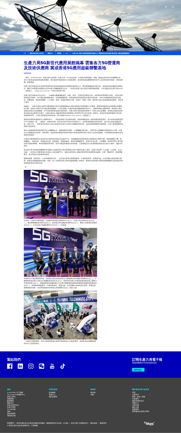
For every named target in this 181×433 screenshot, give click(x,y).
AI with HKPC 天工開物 (15, 392)
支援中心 (52, 394)
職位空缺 (135, 407)
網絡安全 (10, 403)
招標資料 (135, 409)
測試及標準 (11, 413)
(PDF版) (65, 423)
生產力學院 (11, 407)
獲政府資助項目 (138, 401)
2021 (66, 53)
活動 (92, 394)
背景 (134, 392)
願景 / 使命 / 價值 (138, 397)
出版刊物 (135, 405)
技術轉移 (52, 392)
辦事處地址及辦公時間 (140, 411)
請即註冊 (137, 370)
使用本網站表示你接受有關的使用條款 (30, 423)
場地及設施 (11, 415)
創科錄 (93, 392)
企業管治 (135, 394)
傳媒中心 (135, 403)
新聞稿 (59, 53)
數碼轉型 (10, 401)
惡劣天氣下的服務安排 (79, 423)
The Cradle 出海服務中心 (16, 394)
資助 (8, 411)
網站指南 (93, 423)
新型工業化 (11, 397)
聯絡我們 (103, 423)
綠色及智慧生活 (13, 405)
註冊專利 (135, 399)
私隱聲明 (10, 423)
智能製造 (10, 399)
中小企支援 (11, 409)
